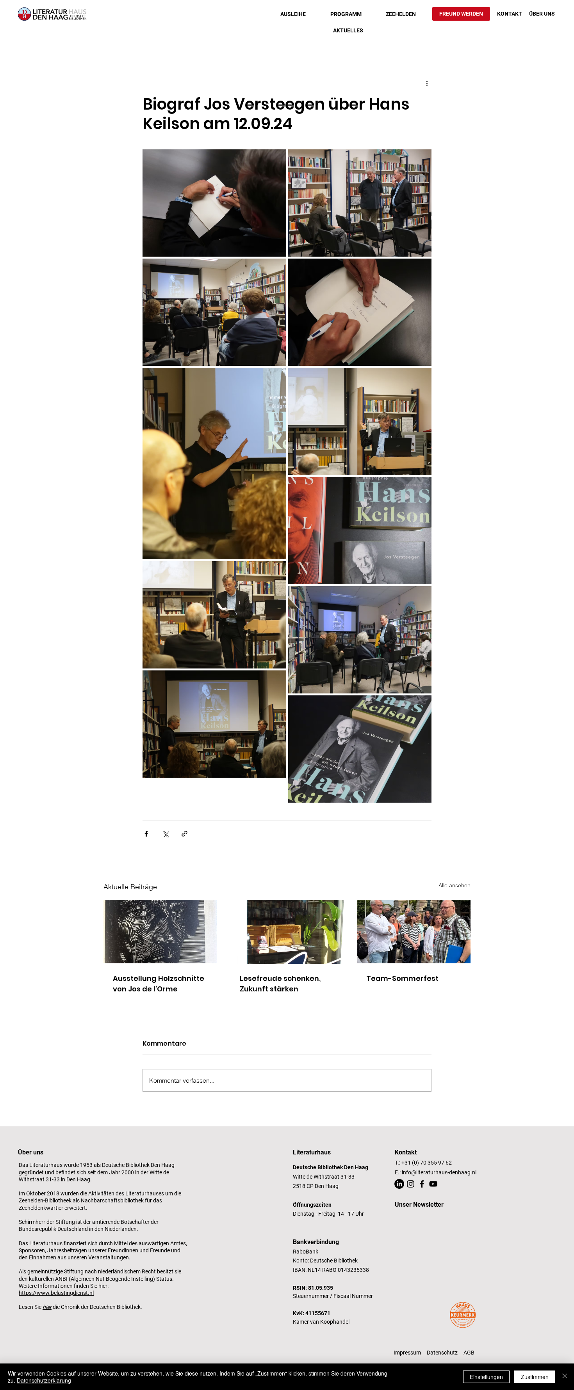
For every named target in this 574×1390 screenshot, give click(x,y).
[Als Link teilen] (184, 833)
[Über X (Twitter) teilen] (165, 833)
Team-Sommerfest (402, 978)
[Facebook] (422, 1184)
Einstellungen (486, 1377)
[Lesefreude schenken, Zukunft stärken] (287, 932)
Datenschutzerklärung (44, 1380)
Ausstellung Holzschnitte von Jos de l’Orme (158, 983)
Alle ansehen (455, 885)
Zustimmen (535, 1377)
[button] (293, 14)
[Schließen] (564, 1377)
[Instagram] (410, 1184)
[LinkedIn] (399, 1184)
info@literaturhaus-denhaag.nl (439, 1172)
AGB (468, 1352)
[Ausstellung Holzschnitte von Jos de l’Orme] (160, 931)
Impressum (407, 1352)
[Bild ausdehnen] (214, 203)
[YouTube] (433, 1184)
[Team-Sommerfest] (414, 931)
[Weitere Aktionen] (426, 82)
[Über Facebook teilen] (146, 833)
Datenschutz (442, 1352)
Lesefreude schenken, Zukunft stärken (280, 983)
